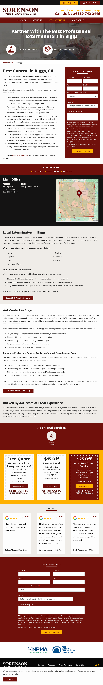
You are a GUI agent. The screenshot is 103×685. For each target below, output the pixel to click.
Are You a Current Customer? (77, 93)
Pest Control (37, 171)
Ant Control (67, 171)
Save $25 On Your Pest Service (18, 298)
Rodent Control (52, 171)
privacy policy (71, 146)
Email (85, 85)
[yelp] (98, 665)
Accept (10, 679)
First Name (71, 77)
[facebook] (96, 665)
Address (70, 102)
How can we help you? (74, 111)
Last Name (87, 77)
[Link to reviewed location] (17, 518)
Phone (69, 85)
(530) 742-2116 (12, 192)
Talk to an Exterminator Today (18, 391)
